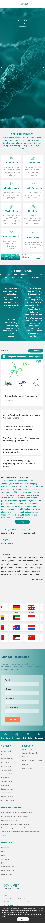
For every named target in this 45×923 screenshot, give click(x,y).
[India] (28, 627)
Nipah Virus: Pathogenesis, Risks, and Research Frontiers (20, 450)
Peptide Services (7, 796)
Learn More (22, 28)
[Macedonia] (13, 638)
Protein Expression (7, 789)
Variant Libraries (6, 770)
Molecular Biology (7, 759)
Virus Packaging (6, 781)
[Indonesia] (13, 617)
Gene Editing (5, 785)
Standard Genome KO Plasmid (32, 760)
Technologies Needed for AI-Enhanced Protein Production (20, 832)
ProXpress (25, 764)
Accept (23, 919)
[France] (28, 607)
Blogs (3, 855)
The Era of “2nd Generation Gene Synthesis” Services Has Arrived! (18, 427)
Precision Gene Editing (9, 820)
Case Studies (5, 859)
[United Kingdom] (13, 607)
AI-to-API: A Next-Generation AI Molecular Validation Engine (22, 416)
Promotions (5, 848)
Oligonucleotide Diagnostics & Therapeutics (15, 816)
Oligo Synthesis (6, 762)
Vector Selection (6, 755)
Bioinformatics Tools (8, 870)
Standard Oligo (27, 749)
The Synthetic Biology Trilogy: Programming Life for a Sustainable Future (19, 464)
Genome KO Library (8, 774)
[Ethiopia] (28, 617)
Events (3, 851)
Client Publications (7, 867)
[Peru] (28, 638)
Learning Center (6, 874)
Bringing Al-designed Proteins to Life (13, 828)
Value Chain (5, 835)
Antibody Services (7, 793)
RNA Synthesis (6, 766)
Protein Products (27, 768)
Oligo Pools (5, 777)
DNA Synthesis (6, 751)
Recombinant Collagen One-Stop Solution (15, 824)
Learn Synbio (22, 522)
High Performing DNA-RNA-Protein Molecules (16, 813)
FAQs (3, 863)
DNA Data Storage (7, 800)
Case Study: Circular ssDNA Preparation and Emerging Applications (21, 439)
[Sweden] (13, 627)
